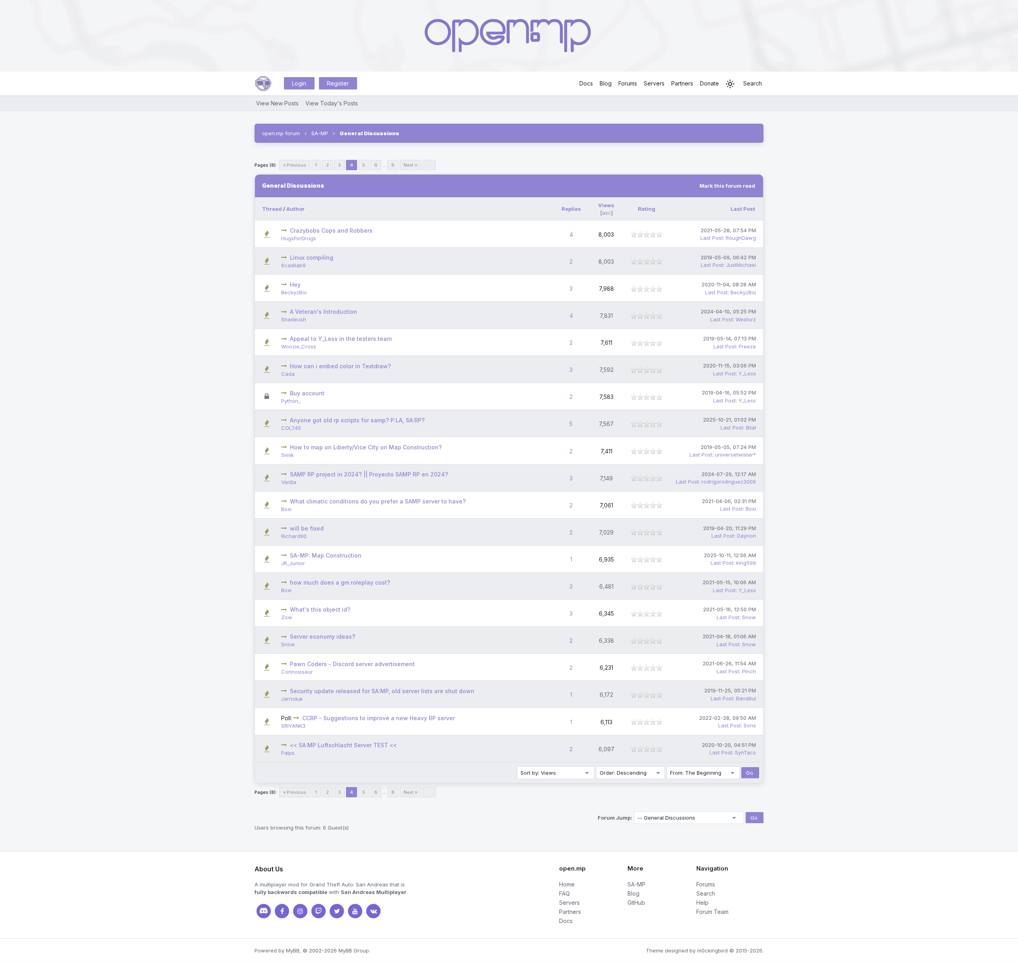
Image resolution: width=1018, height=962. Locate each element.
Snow (749, 617)
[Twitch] (318, 911)
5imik (287, 455)
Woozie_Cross (298, 346)
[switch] (730, 84)
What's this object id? (320, 609)
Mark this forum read (727, 186)
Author (295, 209)
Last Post (742, 209)
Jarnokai (292, 699)
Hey (295, 284)
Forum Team (712, 911)
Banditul (746, 698)
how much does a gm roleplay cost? (340, 582)
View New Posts (277, 103)
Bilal (751, 427)
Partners (682, 83)
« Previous (294, 165)
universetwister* (735, 454)
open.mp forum (281, 133)
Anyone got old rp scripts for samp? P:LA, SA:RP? (357, 420)
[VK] (373, 911)
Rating (646, 209)
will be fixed (307, 528)
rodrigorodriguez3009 (728, 481)
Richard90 (294, 536)
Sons (750, 725)
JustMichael (741, 265)
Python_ (291, 401)
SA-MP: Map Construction (325, 555)
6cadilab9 (293, 265)
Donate (709, 83)
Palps (288, 753)
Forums (627, 83)
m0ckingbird (712, 950)
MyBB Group (353, 950)
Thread (272, 209)
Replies (571, 209)
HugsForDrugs (298, 238)
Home (567, 884)
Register (338, 83)
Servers (654, 83)
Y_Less (747, 373)
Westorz (746, 319)
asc (606, 213)
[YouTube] (355, 911)
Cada (288, 374)
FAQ (564, 893)
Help (702, 902)
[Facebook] (282, 911)
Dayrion (746, 536)
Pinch (749, 671)
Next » (410, 165)
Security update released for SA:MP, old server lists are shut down (382, 691)
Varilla (288, 482)
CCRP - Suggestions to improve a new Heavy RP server (378, 718)
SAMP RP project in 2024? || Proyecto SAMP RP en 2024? (369, 474)
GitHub (636, 902)
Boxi (286, 509)
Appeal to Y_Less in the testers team (341, 338)
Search (752, 83)
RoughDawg (741, 238)
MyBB (292, 950)
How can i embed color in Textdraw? (340, 366)
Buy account (307, 393)
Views (606, 205)
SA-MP (319, 133)
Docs (586, 83)
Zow (286, 617)
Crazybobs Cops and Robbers (331, 230)
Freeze (747, 346)
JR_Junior (293, 563)
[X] (337, 911)
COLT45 (291, 428)
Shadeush (293, 319)
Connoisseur (297, 672)
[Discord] (263, 911)
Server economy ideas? (322, 636)
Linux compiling (311, 257)
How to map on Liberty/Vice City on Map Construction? (366, 447)
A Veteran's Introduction (323, 311)
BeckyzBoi (294, 292)
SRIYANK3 (293, 726)
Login (299, 83)
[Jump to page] (429, 165)
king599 (746, 563)
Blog (606, 83)
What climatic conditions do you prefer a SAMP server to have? (378, 501)
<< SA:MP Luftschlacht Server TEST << (343, 745)
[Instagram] (300, 911)
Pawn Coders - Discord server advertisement (352, 664)
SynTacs (745, 752)
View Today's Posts (331, 103)
